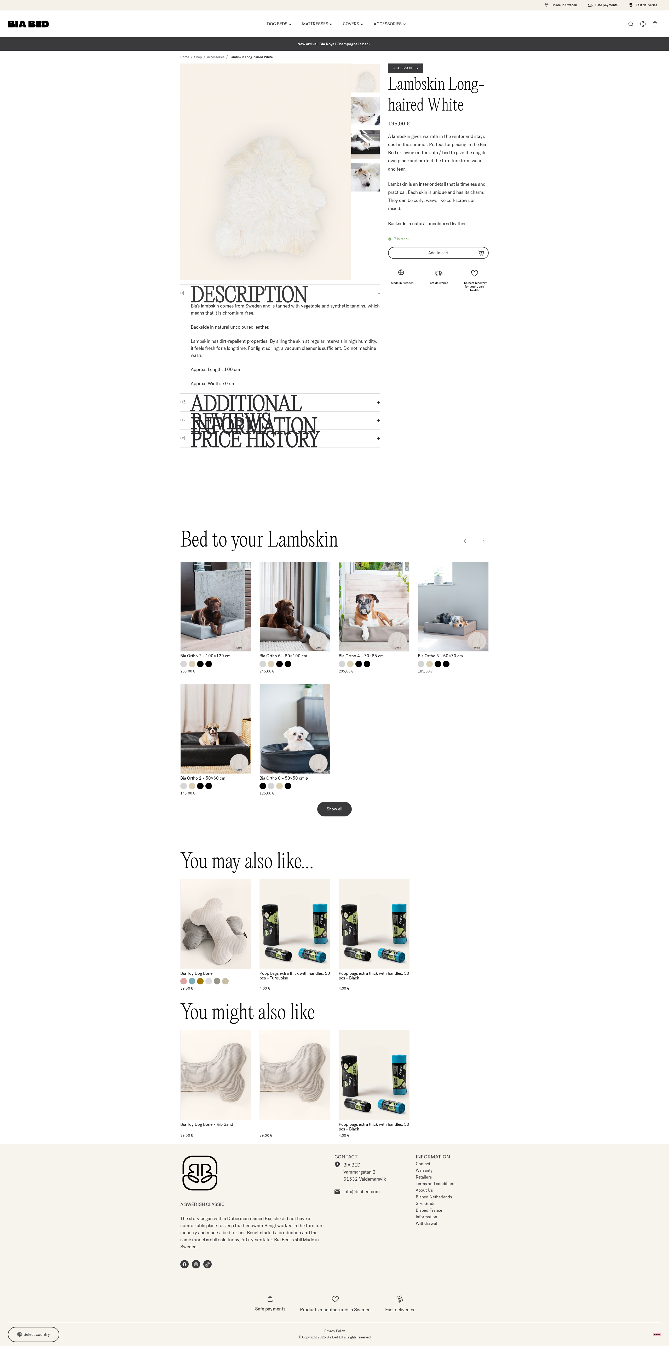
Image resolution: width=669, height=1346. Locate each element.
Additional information (254, 336)
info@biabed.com (361, 1191)
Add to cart (438, 253)
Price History (255, 372)
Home (184, 57)
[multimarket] (643, 24)
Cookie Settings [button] (467, 1335)
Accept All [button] (426, 1335)
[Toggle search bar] (631, 24)
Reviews (231, 354)
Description (249, 227)
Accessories (216, 57)
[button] (655, 24)
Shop (198, 57)
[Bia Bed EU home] (28, 24)
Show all (334, 742)
